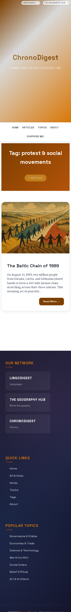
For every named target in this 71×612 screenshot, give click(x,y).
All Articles (16, 476)
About (54, 127)
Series (14, 483)
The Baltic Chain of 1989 (33, 265)
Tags (13, 497)
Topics (42, 127)
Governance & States (23, 536)
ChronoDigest (35, 57)
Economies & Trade (22, 543)
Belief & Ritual (19, 572)
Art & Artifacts (19, 579)
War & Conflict (19, 557)
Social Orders (18, 565)
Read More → (51, 301)
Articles (28, 127)
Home (15, 127)
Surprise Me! (35, 136)
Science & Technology (24, 550)
